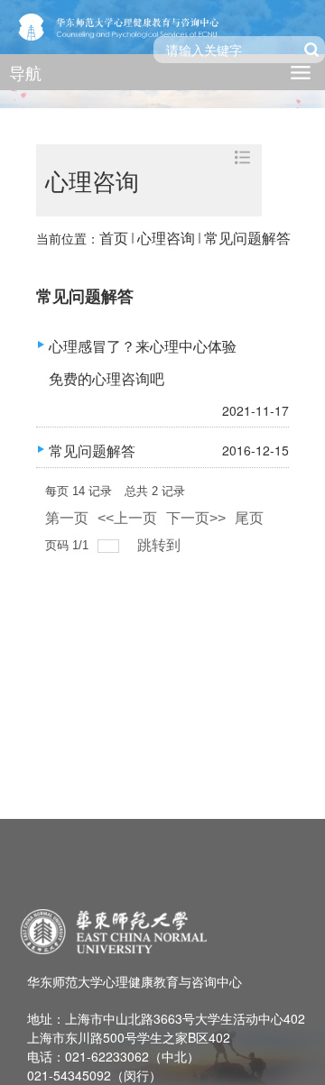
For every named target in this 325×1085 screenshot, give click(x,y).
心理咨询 (166, 237)
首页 (113, 237)
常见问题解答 (247, 237)
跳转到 (160, 545)
